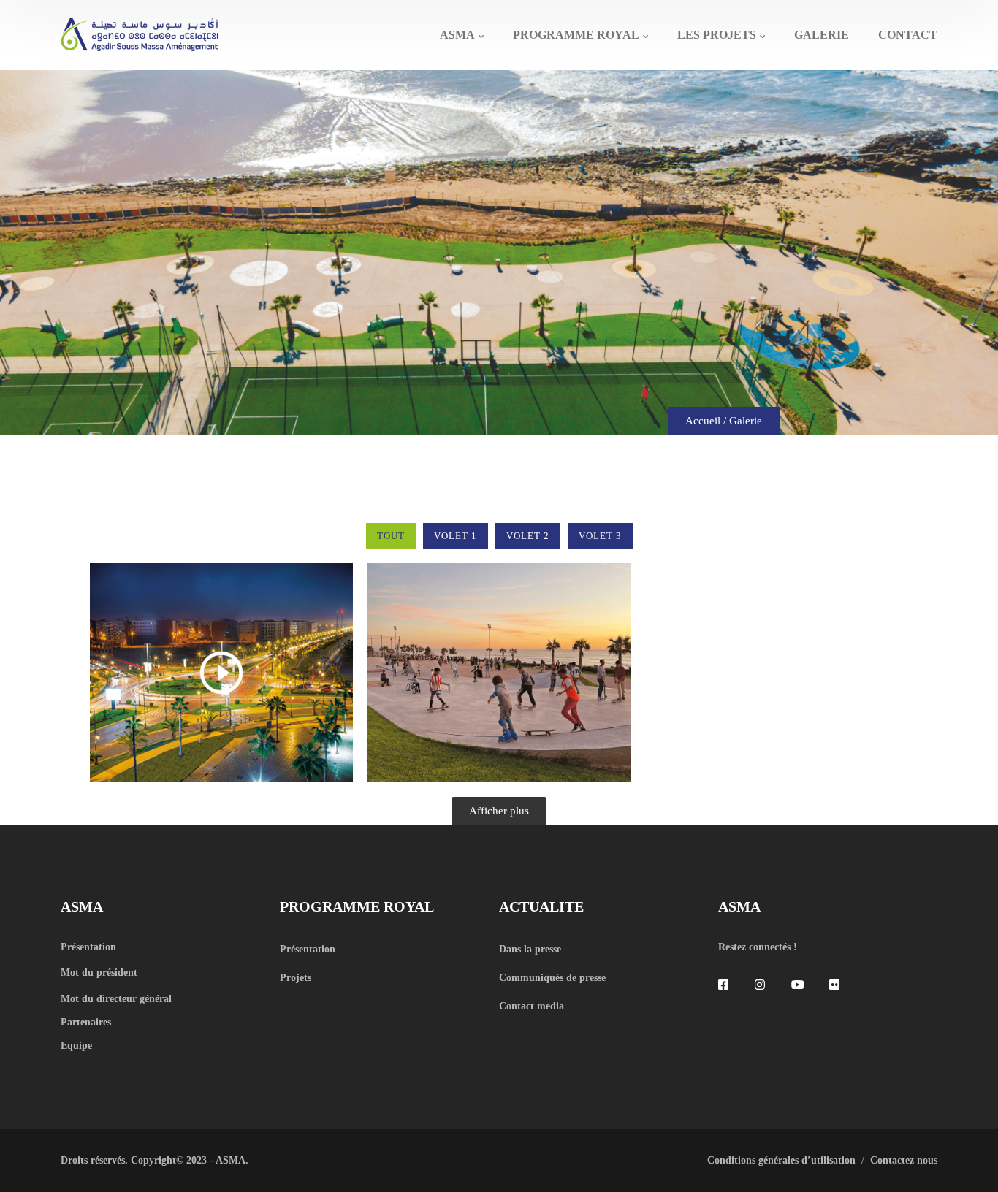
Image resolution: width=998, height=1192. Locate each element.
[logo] (139, 33)
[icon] (725, 985)
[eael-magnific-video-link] (221, 672)
